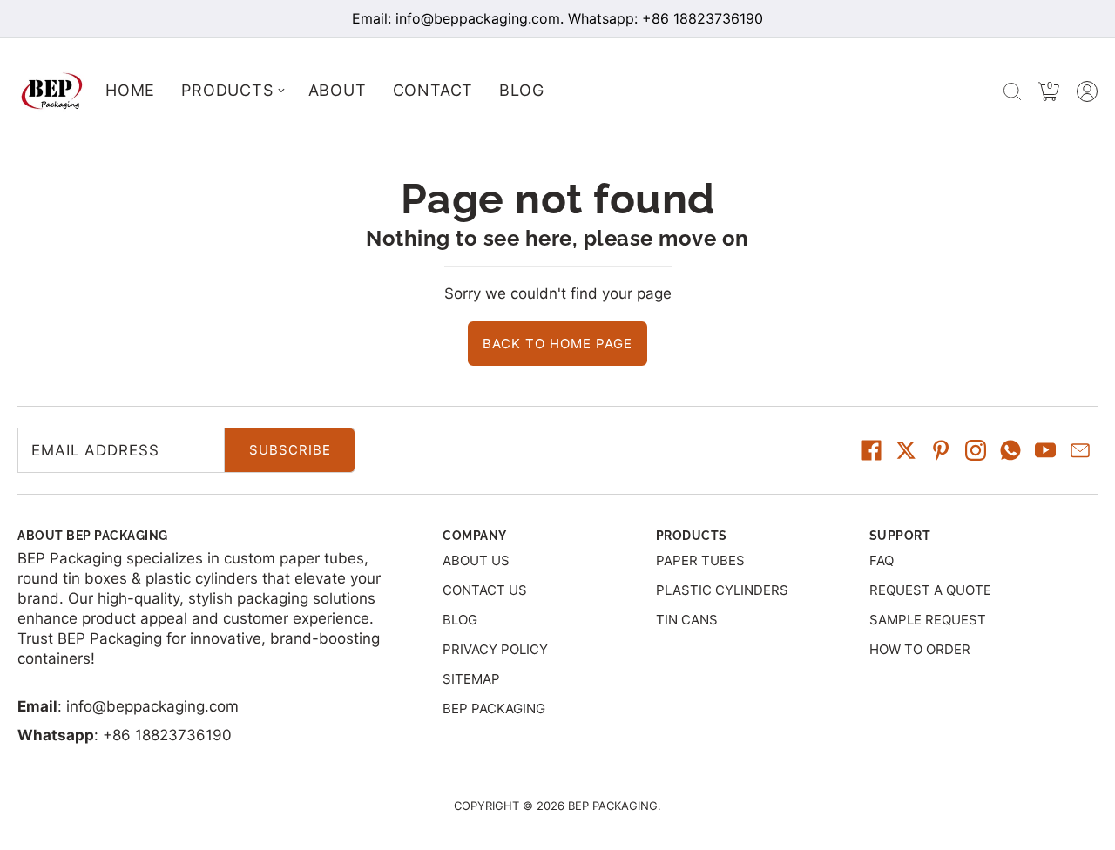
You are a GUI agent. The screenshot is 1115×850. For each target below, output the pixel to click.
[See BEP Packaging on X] (905, 450)
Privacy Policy (495, 649)
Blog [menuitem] (521, 90)
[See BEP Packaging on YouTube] (1045, 450)
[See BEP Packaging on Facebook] (871, 450)
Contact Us (485, 590)
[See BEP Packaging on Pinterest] (940, 450)
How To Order (919, 649)
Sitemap (471, 679)
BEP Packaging (494, 708)
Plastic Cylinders (722, 590)
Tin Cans (687, 619)
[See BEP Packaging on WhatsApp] (1010, 450)
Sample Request (927, 619)
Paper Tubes (700, 560)
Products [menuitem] (227, 90)
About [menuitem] (337, 90)
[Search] (1012, 91)
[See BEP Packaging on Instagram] (975, 450)
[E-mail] (1080, 450)
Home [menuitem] (130, 90)
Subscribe (290, 450)
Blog (460, 619)
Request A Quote (930, 590)
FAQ (881, 560)
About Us (476, 560)
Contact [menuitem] (433, 90)
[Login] (1087, 91)
